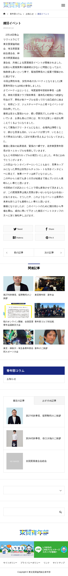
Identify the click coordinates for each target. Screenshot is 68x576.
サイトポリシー (10, 563)
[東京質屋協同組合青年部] (17, 5)
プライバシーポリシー (30, 563)
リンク (47, 563)
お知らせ (11, 379)
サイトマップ (59, 563)
